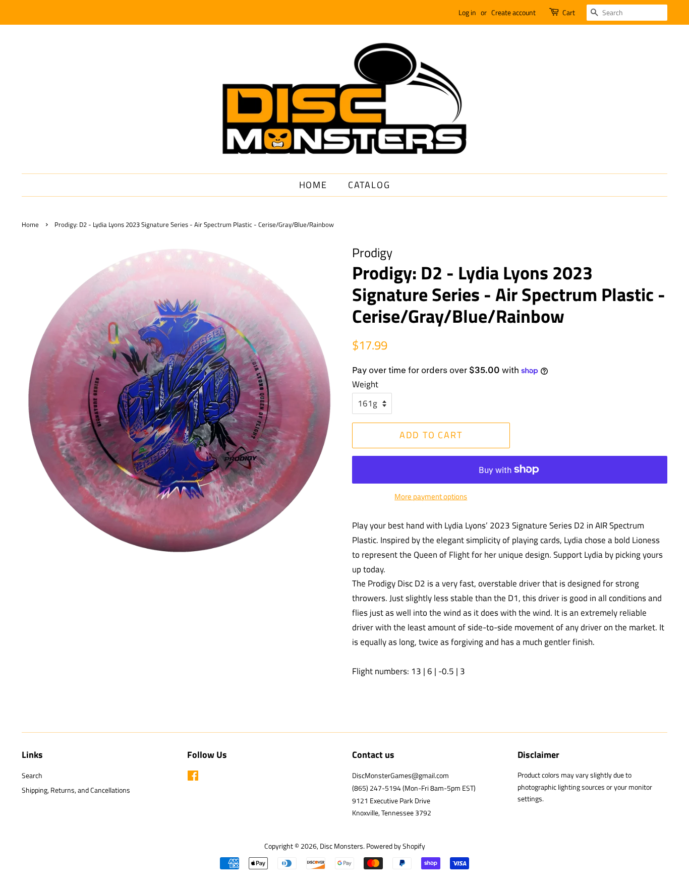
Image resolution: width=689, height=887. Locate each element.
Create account (513, 12)
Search (32, 775)
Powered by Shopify (395, 846)
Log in (467, 12)
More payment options (430, 496)
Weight (365, 384)
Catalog (369, 185)
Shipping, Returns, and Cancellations (76, 790)
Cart (568, 12)
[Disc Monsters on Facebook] (193, 777)
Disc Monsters (341, 846)
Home (313, 185)
